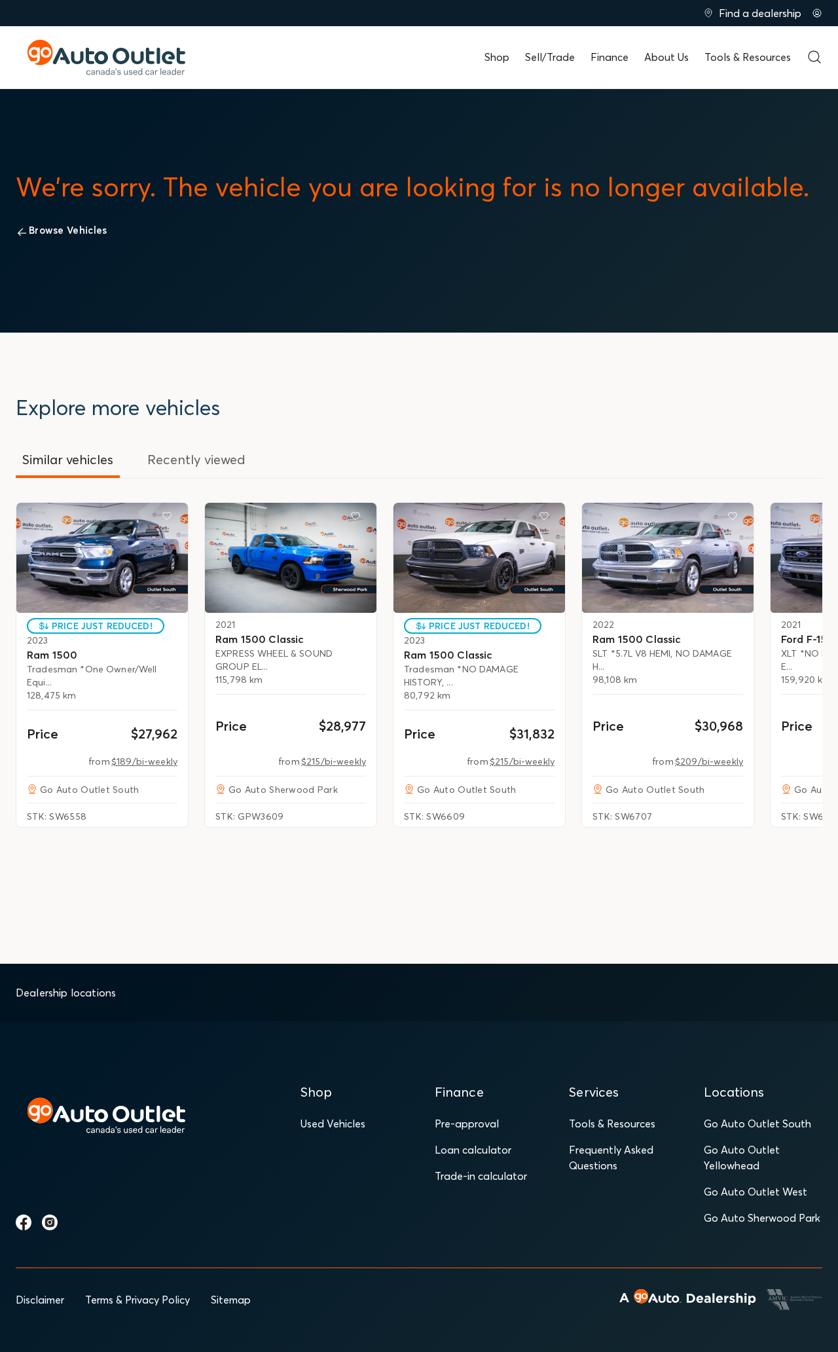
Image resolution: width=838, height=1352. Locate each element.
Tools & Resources (747, 57)
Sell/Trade (550, 57)
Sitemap (231, 1299)
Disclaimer (40, 1299)
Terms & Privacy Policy (137, 1299)
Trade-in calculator (481, 1175)
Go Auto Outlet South (757, 1123)
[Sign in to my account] (817, 13)
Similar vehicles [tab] (67, 459)
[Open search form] (814, 57)
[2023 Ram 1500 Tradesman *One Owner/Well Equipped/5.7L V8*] (102, 558)
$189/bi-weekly (144, 761)
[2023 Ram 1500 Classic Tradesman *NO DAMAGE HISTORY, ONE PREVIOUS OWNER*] (479, 558)
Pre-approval (467, 1123)
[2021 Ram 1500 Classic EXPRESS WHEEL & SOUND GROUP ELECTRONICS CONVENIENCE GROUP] (290, 558)
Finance (609, 57)
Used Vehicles (333, 1123)
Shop (496, 57)
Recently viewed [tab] (196, 459)
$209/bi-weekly (709, 761)
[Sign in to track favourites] (169, 518)
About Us (666, 57)
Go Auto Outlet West (755, 1191)
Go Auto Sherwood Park (762, 1217)
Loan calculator (473, 1149)
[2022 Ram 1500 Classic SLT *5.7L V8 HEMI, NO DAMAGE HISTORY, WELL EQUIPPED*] (668, 558)
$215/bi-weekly (333, 761)
